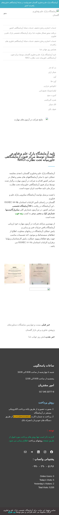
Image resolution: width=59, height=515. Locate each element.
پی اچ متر (52, 67)
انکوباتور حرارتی (50, 86)
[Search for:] (2, 13)
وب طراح (11, 512)
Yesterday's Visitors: (43, 483)
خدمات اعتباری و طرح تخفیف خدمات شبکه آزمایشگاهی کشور (32, 28)
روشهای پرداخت (36, 440)
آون (54, 77)
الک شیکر (52, 104)
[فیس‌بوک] (51, 451)
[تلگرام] (31, 451)
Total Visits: (43, 487)
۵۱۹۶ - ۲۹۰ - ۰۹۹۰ (43, 466)
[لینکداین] (38, 451)
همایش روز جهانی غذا (48, 49)
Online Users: (46, 476)
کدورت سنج (51, 95)
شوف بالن (52, 109)
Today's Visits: (46, 480)
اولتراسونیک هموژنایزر (47, 91)
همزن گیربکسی (50, 100)
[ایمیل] (25, 451)
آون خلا (53, 81)
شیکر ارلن (52, 72)
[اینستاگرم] (45, 451)
